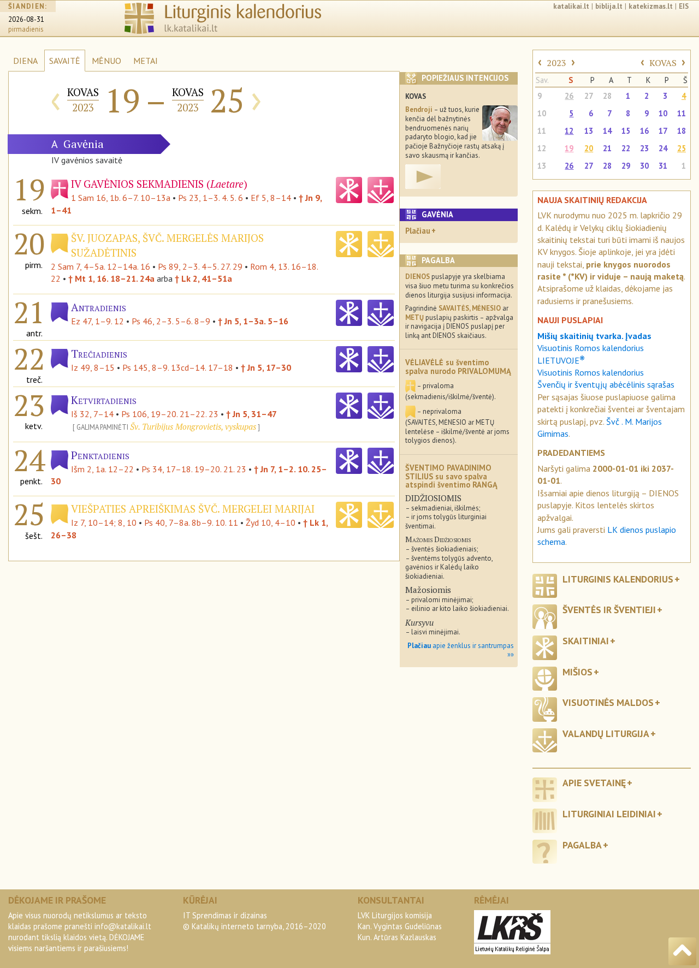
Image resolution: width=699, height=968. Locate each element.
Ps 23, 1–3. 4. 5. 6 (210, 197)
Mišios (577, 672)
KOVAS (663, 63)
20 (588, 148)
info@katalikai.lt (122, 926)
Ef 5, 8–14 (271, 197)
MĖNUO (106, 60)
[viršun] (682, 951)
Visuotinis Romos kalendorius (590, 372)
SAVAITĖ (64, 60)
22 (625, 148)
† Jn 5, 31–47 (251, 413)
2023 (556, 63)
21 (607, 148)
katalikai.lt (571, 6)
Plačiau (417, 230)
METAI (145, 60)
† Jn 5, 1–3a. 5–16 (253, 321)
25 (681, 148)
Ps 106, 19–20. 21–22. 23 (169, 413)
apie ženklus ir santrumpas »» (460, 650)
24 (663, 148)
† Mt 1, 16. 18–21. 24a (111, 278)
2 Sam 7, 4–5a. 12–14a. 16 (100, 266)
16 (644, 131)
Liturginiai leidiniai (609, 813)
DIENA (25, 60)
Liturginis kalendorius (617, 579)
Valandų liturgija (605, 733)
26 (569, 96)
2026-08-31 (26, 19)
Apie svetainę (594, 782)
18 (681, 131)
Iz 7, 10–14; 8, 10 (104, 522)
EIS (684, 6)
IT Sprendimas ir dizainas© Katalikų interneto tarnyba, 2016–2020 (254, 920)
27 (588, 96)
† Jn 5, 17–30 (266, 367)
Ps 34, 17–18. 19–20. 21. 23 (193, 469)
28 (607, 96)
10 (541, 113)
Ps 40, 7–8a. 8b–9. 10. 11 (191, 522)
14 (607, 131)
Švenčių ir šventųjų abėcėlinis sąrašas (605, 384)
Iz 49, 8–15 (93, 367)
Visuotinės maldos (608, 702)
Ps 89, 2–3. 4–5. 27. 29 (200, 266)
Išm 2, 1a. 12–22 (102, 469)
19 (569, 148)
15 (625, 131)
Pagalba (582, 845)
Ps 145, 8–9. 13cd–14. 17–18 (177, 367)
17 (663, 131)
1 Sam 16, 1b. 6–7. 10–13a (120, 197)
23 (644, 148)
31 (663, 166)
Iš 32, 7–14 (92, 413)
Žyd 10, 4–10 (270, 522)
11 (681, 113)
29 (625, 166)
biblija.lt (609, 6)
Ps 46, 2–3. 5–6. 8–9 (171, 321)
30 (644, 166)
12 (569, 131)
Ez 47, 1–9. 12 (97, 321)
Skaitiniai (585, 640)
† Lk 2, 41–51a (203, 278)
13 (588, 131)
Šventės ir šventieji (609, 609)
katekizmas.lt (651, 6)
